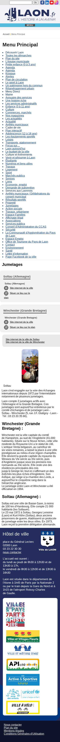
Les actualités (14, 118)
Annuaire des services (19, 97)
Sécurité (10, 229)
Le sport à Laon (15, 82)
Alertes (10, 76)
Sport (9, 172)
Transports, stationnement (21, 142)
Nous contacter (13, 724)
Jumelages (12, 205)
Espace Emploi (15, 238)
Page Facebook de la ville (21, 256)
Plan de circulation (17, 79)
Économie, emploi (16, 184)
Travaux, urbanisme (17, 211)
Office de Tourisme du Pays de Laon (27, 241)
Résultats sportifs (16, 199)
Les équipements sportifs (20, 136)
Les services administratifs (21, 103)
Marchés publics (15, 175)
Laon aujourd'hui (15, 148)
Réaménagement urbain (20, 88)
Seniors (10, 178)
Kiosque (10, 73)
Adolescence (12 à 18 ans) (21, 133)
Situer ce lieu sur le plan (22, 327)
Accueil (6, 34)
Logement (11, 169)
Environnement (15, 247)
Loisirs (9, 139)
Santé (9, 250)
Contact (10, 244)
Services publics (15, 223)
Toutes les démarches (18, 55)
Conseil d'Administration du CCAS (26, 226)
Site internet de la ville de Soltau (23, 339)
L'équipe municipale (17, 61)
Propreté (11, 202)
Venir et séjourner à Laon (20, 157)
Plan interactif (14, 130)
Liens (9, 181)
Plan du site (13, 58)
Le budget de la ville (17, 151)
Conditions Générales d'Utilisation (24, 733)
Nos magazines (15, 115)
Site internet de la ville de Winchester (25, 342)
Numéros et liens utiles (19, 163)
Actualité (11, 121)
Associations (13, 220)
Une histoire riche (16, 100)
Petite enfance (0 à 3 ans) (21, 64)
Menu (30, 25)
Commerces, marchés (18, 112)
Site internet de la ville (21, 288)
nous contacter (12, 552)
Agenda (10, 67)
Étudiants (11, 160)
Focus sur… (13, 145)
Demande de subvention (20, 187)
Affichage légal (14, 217)
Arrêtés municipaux (17, 124)
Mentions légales (14, 730)
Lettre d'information (17, 253)
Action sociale (14, 208)
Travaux (10, 166)
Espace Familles (15, 214)
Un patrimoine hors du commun (24, 85)
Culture (10, 109)
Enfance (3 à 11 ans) (18, 106)
